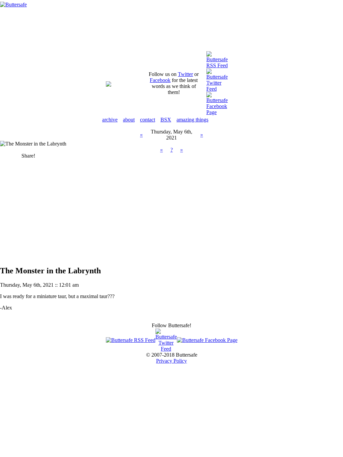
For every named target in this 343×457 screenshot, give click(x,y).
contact (147, 119)
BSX (165, 119)
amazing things (192, 119)
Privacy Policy (171, 361)
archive (110, 119)
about (129, 119)
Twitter (185, 74)
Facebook (160, 80)
